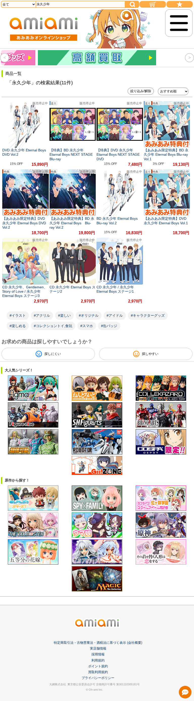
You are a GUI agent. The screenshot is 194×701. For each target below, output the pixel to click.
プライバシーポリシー (98, 678)
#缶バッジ (109, 326)
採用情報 (98, 654)
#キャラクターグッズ (148, 315)
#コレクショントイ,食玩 (53, 326)
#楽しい (64, 315)
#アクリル (42, 315)
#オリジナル (89, 315)
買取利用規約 (98, 672)
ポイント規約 (98, 666)
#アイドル (115, 315)
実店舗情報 (98, 648)
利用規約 (98, 660)
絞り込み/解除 (140, 91)
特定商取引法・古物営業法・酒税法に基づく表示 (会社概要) (98, 643)
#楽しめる (18, 326)
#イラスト (18, 315)
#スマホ (86, 326)
